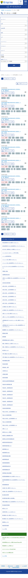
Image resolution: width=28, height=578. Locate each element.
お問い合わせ (10, 565)
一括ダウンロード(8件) (8, 106)
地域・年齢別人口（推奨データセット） (10, 343)
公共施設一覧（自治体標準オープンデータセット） (12, 310)
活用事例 (17, 565)
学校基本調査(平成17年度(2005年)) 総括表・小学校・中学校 (11, 219)
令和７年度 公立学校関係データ (9, 303)
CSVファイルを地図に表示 (7, 552)
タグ (2, 37)
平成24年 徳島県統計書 (7, 387)
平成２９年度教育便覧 (6, 421)
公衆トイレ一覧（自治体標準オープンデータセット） (13, 316)
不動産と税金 (5, 271)
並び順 (2, 55)
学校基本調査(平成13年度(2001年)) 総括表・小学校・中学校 (11, 103)
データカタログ (15, 6)
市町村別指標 (5, 377)
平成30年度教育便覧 (6, 408)
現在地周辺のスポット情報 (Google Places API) (12, 542)
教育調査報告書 (5, 484)
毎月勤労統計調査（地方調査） (8, 498)
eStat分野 (3, 28)
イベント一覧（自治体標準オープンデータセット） (12, 263)
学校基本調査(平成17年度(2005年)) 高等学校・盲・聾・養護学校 (11, 205)
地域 (2, 32)
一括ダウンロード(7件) (8, 92)
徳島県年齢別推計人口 (6, 445)
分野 (2, 23)
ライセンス (3, 46)
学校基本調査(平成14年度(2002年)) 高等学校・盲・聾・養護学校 (11, 119)
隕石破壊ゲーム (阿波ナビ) (7, 545)
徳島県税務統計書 (6, 469)
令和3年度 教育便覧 (6, 282)
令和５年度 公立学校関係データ (9, 296)
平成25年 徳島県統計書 (7, 391)
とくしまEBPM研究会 (6, 256)
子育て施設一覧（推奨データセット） (10, 353)
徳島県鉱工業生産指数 (6, 473)
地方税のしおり (5, 350)
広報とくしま (5, 428)
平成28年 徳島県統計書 (7, 401)
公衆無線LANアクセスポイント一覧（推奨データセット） (13, 321)
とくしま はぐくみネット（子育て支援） (10, 252)
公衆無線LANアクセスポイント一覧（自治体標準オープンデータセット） (13, 326)
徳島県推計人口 (5, 449)
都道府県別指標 (5, 525)
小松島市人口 (5, 370)
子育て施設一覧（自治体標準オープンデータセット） (13, 357)
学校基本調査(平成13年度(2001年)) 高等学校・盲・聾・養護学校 (11, 90)
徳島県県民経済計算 (6, 466)
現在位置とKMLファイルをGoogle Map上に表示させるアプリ (13, 538)
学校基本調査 (5, 363)
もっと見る (4, 528)
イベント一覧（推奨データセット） (9, 259)
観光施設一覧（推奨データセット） (9, 515)
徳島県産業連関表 (6, 462)
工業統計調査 (5, 374)
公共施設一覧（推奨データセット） (9, 306)
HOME (2, 10)
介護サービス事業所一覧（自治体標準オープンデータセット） (13, 279)
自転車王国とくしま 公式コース (8, 511)
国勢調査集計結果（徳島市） (8, 340)
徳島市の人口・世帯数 (6, 432)
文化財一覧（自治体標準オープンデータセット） (12, 491)
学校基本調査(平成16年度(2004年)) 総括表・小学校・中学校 (11, 190)
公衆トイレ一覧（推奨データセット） (10, 313)
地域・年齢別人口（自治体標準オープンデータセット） (13, 346)
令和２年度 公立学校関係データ (9, 286)
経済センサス (5, 508)
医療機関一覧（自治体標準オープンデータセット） (12, 329)
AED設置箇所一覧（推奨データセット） (10, 242)
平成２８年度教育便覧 (6, 415)
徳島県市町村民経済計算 (7, 442)
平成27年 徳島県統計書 (7, 398)
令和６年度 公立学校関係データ (9, 299)
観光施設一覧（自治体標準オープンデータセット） (12, 518)
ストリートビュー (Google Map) (9, 549)
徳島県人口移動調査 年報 (7, 435)
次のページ (9, 78)
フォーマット (3, 41)
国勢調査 (4, 336)
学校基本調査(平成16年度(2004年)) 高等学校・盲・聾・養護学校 (11, 176)
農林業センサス (5, 522)
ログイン (21, 3)
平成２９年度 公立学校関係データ (9, 418)
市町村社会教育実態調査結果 (8, 381)
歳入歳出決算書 (5, 494)
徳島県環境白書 (5, 459)
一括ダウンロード (22, 83)
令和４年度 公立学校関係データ (9, 293)
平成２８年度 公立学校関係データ (9, 411)
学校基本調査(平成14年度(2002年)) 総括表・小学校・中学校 (11, 132)
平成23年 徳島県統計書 (7, 384)
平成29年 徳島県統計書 (7, 404)
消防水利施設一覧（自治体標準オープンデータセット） (13, 501)
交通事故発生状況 (6, 274)
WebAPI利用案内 (15, 567)
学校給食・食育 (5, 367)
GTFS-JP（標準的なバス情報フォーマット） (11, 249)
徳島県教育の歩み (6, 452)
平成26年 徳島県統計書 (7, 394)
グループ (3, 50)
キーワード (3, 19)
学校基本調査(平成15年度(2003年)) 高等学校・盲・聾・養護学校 (11, 148)
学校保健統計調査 (6, 360)
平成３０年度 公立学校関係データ (9, 425)
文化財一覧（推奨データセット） (9, 488)
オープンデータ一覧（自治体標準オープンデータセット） (13, 267)
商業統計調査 (5, 333)
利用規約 (3, 565)
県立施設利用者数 (6, 505)
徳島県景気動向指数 (6, 456)
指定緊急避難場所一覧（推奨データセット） (11, 476)
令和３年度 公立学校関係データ (9, 289)
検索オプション (4, 59)
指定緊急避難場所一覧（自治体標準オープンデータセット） (13, 480)
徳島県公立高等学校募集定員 (8, 438)
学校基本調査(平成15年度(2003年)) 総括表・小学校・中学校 (11, 161)
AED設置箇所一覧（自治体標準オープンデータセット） (13, 246)
